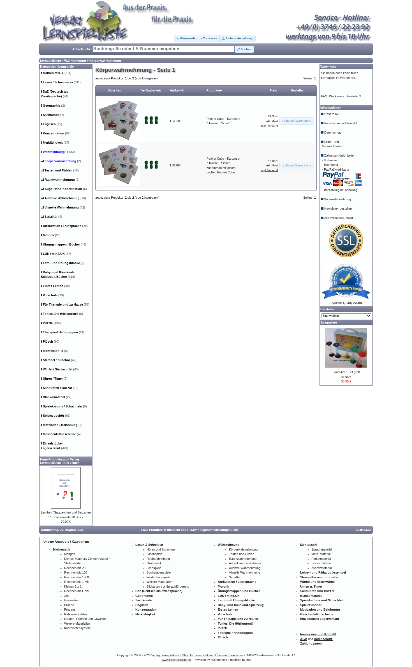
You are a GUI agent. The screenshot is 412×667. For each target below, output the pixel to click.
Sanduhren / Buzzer (60, 387)
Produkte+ (214, 90)
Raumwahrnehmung (62, 179)
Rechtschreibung (158, 558)
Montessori (56, 350)
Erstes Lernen (56, 286)
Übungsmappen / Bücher (64, 244)
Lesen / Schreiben (62, 82)
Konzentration (57, 133)
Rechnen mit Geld (76, 591)
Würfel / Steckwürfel (61, 369)
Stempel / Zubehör (60, 360)
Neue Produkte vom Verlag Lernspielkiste (59, 461)
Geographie (54, 105)
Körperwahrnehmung (105, 60)
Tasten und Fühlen (62, 170)
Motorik (52, 235)
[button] (186, 38)
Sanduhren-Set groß (346, 372)
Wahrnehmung (75, 60)
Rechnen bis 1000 (76, 577)
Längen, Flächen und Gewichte (85, 618)
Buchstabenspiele (159, 572)
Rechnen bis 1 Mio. (77, 581)
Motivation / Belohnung (62, 425)
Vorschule (53, 295)
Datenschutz (333, 132)
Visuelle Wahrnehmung (65, 207)
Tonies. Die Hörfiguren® (63, 313)
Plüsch (51, 341)
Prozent (69, 609)
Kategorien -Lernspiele (57, 66)
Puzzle (52, 323)
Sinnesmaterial (321, 563)
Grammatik (154, 563)
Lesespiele (154, 568)
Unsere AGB (332, 114)
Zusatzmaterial (321, 568)
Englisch (52, 124)
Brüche (69, 605)
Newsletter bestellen (338, 208)
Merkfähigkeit (56, 142)
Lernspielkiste (50, 60)
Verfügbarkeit (151, 90)
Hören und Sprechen (161, 549)
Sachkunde (53, 114)
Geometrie (71, 600)
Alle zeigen (71, 462)
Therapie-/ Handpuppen (63, 332)
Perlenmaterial (321, 558)
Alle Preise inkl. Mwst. (339, 217)
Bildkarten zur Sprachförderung (168, 586)
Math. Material (320, 554)
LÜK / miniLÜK (57, 253)
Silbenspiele (155, 554)
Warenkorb (328, 66)
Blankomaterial (57, 397)
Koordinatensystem (77, 628)
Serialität (53, 216)
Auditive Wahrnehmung (65, 198)
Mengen (69, 554)
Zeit (66, 595)
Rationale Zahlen (75, 614)
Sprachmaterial (321, 549)
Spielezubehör (57, 415)
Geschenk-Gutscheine (62, 434)
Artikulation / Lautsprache (65, 226)
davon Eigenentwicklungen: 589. (214, 529)
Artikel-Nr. (177, 90)
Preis (273, 90)
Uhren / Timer (55, 378)
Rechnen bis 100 (75, 572)
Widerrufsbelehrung (337, 199)
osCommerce (220, 659)
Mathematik (57, 73)
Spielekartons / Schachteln (65, 406)
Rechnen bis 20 (74, 568)
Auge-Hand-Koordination (66, 189)
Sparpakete (328, 322)
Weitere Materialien (77, 623)
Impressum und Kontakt (340, 123)
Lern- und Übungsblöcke (64, 263)
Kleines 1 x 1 (73, 586)
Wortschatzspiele (158, 577)
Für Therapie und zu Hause (66, 304)
